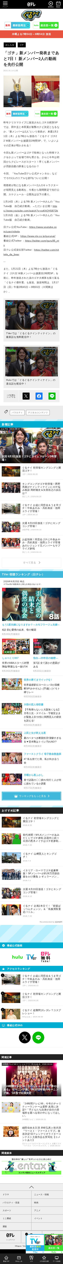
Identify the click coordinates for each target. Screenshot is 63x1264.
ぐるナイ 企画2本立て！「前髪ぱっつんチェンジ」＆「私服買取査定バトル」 (42, 908)
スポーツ (7, 1210)
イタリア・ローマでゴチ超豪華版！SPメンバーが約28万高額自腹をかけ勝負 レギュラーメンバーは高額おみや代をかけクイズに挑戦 (42, 873)
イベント (38, 1218)
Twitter (25, 1038)
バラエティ (17, 412)
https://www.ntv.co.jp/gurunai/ (37, 236)
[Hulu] (46, 25)
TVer (17, 114)
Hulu (46, 114)
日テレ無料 (45, 957)
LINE (38, 1038)
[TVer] (17, 25)
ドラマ (6, 1194)
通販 (5, 1226)
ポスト (26, 396)
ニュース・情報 (41, 1194)
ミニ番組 (7, 1218)
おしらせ (9, 45)
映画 (36, 1202)
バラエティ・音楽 (11, 1202)
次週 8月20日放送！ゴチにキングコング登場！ (42, 891)
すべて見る (30, 562)
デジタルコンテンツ (38, 412)
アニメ (37, 1210)
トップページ (10, 1240)
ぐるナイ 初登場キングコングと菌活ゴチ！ (41, 820)
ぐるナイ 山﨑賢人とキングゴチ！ (40, 855)
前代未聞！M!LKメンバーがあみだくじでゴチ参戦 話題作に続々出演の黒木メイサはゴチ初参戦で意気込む (42, 838)
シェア (39, 396)
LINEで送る (51, 396)
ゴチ (21, 45)
